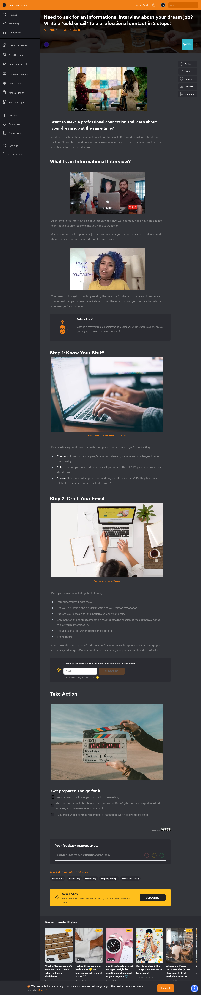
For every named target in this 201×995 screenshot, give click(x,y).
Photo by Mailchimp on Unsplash (107, 580)
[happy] (162, 855)
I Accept (165, 988)
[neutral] (154, 855)
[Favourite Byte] (70, 959)
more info (43, 990)
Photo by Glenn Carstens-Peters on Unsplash (107, 435)
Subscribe (111, 671)
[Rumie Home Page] (4, 5)
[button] (194, 988)
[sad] (146, 855)
